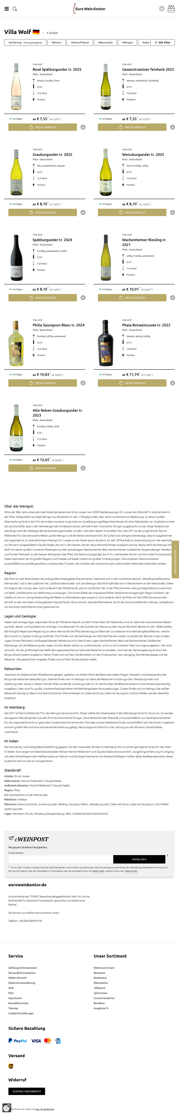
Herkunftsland (80, 42)
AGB (11, 987)
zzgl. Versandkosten (44, 1109)
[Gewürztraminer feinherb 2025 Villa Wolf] (106, 87)
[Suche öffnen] (14, 8)
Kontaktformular (18, 1003)
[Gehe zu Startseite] (89, 8)
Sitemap (13, 1008)
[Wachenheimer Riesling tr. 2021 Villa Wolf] (106, 257)
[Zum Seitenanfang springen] (89, 1116)
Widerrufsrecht (17, 977)
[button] (171, 8)
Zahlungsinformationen (22, 967)
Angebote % (101, 1008)
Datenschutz (131, 870)
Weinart (56, 42)
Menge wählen (45, 127)
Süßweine (99, 987)
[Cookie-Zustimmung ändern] (7, 1108)
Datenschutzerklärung (21, 982)
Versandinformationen (22, 972)
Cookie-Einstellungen (21, 1013)
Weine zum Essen (104, 967)
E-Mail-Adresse (15, 853)
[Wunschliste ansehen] (161, 8)
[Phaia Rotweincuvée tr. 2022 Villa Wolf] (106, 342)
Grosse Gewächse (104, 998)
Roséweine (100, 977)
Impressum (15, 998)
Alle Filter (164, 42)
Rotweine (99, 972)
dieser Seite (98, 870)
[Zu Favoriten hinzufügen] (83, 127)
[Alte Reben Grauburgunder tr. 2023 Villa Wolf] (16, 428)
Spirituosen (101, 992)
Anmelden (139, 859)
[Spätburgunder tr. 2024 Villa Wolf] (16, 257)
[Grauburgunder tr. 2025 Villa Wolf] (16, 172)
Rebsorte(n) (105, 42)
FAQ (10, 992)
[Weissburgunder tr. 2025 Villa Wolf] (106, 172)
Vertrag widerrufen (27, 1091)
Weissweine (101, 982)
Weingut (127, 42)
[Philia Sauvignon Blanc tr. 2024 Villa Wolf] (16, 342)
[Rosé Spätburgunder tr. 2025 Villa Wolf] (16, 87)
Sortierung (25, 42)
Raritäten (99, 1003)
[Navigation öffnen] (6, 8)
